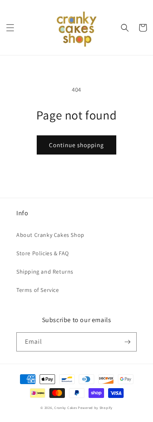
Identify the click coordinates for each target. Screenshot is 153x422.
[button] (10, 28)
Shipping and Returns (44, 271)
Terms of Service (37, 290)
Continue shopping (76, 145)
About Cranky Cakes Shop (50, 235)
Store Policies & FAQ (42, 253)
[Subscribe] (127, 341)
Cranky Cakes (65, 407)
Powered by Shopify (95, 407)
